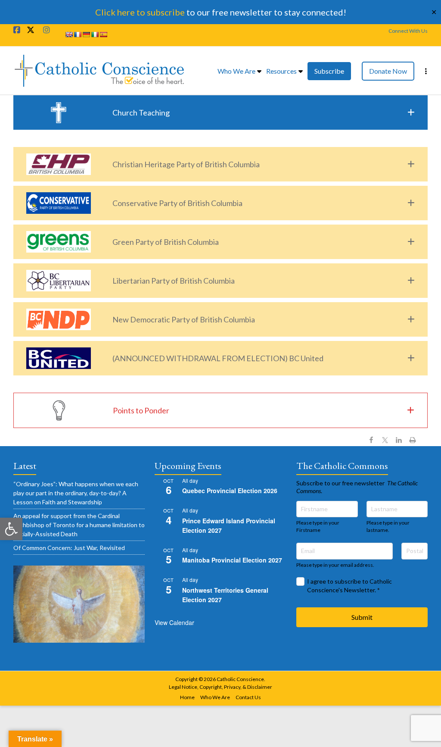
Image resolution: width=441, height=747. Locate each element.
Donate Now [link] (388, 71)
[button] (220, 112)
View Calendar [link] (174, 622)
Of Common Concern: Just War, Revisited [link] (69, 547)
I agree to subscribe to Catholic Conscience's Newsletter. (349, 586)
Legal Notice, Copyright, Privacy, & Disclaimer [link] (220, 687)
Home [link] (187, 697)
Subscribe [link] (329, 71)
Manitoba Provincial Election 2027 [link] (232, 560)
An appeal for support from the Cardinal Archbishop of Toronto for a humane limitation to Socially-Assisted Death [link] (79, 525)
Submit (362, 617)
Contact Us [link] (248, 697)
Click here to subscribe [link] (140, 12)
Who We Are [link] (236, 71)
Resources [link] (281, 71)
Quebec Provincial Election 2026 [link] (229, 490)
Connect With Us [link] (408, 31)
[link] (11, 529)
